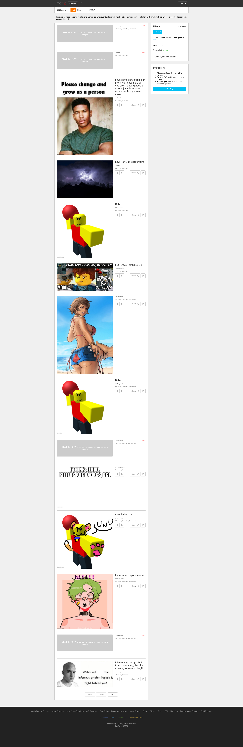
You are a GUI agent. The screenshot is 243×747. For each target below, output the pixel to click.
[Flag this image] (143, 105)
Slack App (174, 711)
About (145, 711)
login (155, 40)
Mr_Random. (120, 207)
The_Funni (120, 384)
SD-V (118, 165)
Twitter (112, 718)
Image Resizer (135, 711)
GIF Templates (91, 711)
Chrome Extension (136, 718)
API (166, 711)
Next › (112, 694)
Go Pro (169, 89)
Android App (122, 718)
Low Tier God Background (129, 161)
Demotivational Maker (119, 711)
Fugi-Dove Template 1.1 (128, 264)
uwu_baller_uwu (124, 514)
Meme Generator (58, 711)
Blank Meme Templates (75, 711)
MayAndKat (160, 50)
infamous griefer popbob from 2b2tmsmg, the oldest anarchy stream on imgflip (130, 665)
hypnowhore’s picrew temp (130, 575)
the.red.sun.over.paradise (123, 98)
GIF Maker (45, 711)
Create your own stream (165, 57)
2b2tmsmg (61, 10)
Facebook (104, 718)
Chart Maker (104, 711)
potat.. (118, 52)
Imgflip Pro (35, 711)
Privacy (152, 711)
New (79, 10)
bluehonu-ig (120, 440)
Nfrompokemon (121, 467)
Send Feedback (206, 711)
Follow (158, 32)
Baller (118, 204)
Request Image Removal (189, 711)
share (133, 105)
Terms (160, 711)
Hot (73, 10)
